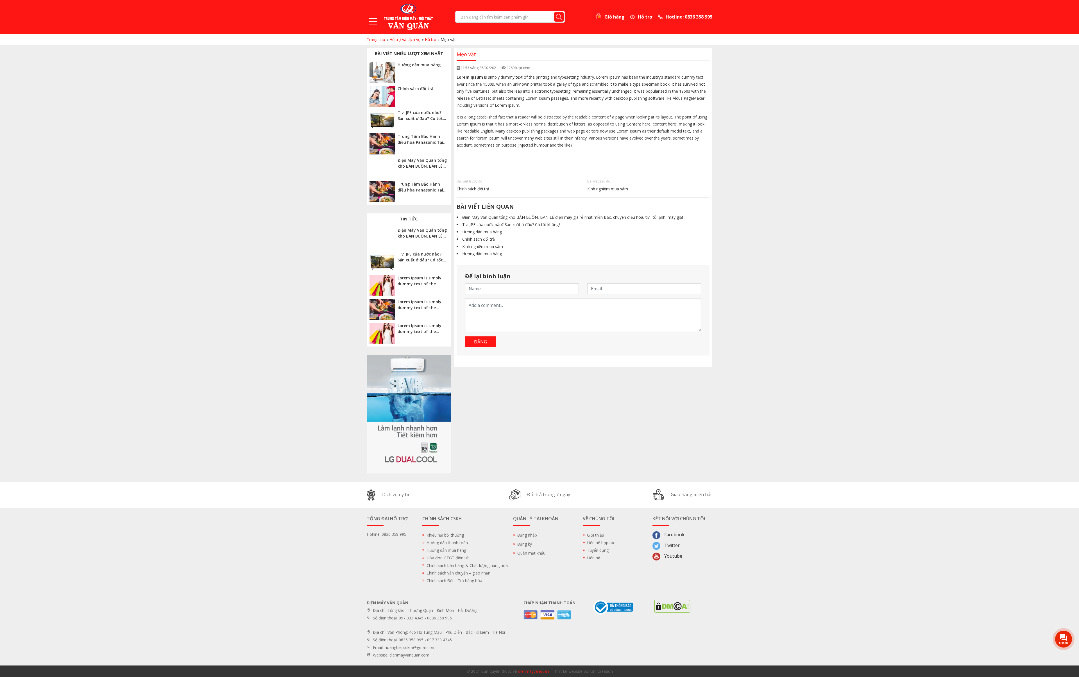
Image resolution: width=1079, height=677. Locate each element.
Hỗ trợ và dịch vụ (405, 39)
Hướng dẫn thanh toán (447, 542)
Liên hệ (593, 557)
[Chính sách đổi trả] (382, 96)
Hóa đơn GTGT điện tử (447, 557)
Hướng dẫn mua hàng (482, 231)
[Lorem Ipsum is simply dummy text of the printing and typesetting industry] (382, 309)
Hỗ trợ (644, 17)
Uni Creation (601, 671)
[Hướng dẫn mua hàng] (382, 72)
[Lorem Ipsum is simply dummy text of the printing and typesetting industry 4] (382, 285)
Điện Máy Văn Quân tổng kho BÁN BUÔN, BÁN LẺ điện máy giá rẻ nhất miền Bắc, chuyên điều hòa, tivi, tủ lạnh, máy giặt (572, 217)
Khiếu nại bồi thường (445, 535)
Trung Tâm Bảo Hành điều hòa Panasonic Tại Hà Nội (420, 142)
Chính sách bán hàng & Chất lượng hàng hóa (467, 565)
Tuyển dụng (598, 550)
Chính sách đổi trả (473, 189)
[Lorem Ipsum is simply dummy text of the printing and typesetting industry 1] (382, 333)
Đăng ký (524, 544)
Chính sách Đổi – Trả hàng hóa (454, 580)
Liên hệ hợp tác (601, 542)
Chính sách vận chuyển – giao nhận (458, 573)
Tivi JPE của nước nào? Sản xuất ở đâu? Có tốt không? (511, 224)
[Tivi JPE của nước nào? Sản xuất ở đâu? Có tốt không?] (382, 120)
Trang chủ (376, 39)
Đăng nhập (527, 535)
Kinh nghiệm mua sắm (607, 189)
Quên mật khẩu (531, 553)
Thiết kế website (567, 671)
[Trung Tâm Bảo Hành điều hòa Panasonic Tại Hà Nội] (382, 143)
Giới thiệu (595, 535)
